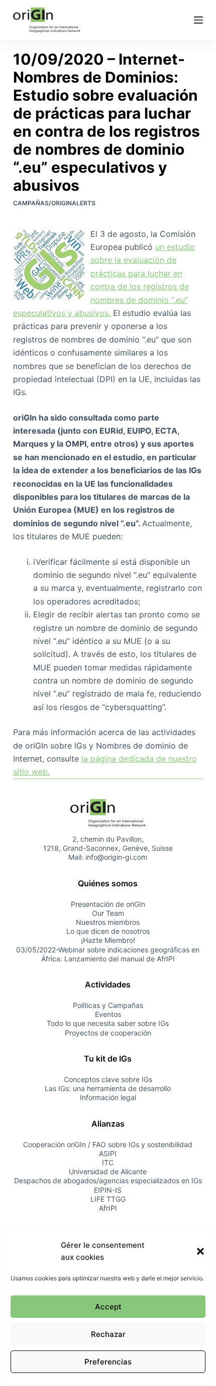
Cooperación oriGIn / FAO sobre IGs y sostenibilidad (107, 1144)
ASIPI (108, 1153)
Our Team (108, 913)
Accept (108, 1306)
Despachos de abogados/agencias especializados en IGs (108, 1180)
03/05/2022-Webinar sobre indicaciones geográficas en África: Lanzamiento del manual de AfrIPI (107, 954)
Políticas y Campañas (108, 1005)
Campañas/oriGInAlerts (54, 203)
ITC (108, 1162)
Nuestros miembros (108, 922)
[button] (200, 1251)
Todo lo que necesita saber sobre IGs (108, 1023)
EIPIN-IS (108, 1190)
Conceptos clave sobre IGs (108, 1079)
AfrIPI (108, 1208)
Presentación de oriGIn (108, 904)
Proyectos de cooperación (108, 1032)
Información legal (108, 1097)
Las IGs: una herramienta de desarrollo (108, 1088)
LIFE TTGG (108, 1199)
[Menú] (198, 20)
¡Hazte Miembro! (108, 940)
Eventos (108, 1014)
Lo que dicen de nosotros (108, 931)
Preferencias (108, 1361)
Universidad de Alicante (108, 1171)
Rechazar (108, 1334)
